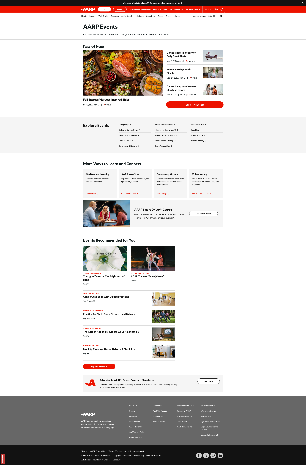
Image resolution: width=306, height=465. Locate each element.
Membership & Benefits (139, 9)
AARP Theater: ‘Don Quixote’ (147, 276)
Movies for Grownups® (165, 130)
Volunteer (133, 416)
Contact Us (157, 405)
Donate (132, 411)
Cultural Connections (128, 130)
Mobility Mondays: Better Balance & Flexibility (109, 349)
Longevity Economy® (210, 435)
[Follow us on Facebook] (199, 455)
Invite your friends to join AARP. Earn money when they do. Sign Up (150, 3)
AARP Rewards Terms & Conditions (95, 455)
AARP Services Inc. (184, 427)
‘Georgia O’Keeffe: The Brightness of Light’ (104, 278)
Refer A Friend (159, 421)
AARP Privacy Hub (98, 451)
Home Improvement (164, 124)
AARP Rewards (195, 9)
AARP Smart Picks (160, 9)
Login (217, 9)
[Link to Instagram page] (213, 455)
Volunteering (199, 174)
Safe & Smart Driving (164, 140)
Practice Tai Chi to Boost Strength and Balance (109, 314)
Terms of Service (115, 451)
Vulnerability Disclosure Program (147, 455)
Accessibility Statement (134, 451)
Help (210, 16)
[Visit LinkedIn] (220, 455)
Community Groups (167, 174)
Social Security (197, 124)
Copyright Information (122, 455)
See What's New (128, 194)
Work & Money (197, 140)
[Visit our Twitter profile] (206, 455)
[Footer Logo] (98, 414)
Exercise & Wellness (128, 135)
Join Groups (162, 194)
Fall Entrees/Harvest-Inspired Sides (106, 99)
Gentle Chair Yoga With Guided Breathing (106, 296)
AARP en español (199, 16)
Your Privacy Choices (101, 460)
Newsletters (158, 416)
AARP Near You (130, 174)
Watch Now (91, 194)
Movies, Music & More (165, 135)
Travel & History (198, 135)
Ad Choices (86, 460)
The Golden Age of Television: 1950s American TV (111, 331)
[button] (221, 16)
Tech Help (195, 130)
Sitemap (84, 451)
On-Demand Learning (97, 174)
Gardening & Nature (128, 146)
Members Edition (176, 9)
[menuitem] (84, 17)
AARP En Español (160, 411)
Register (208, 9)
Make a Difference (200, 194)
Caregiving (123, 124)
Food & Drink (125, 140)
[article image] (123, 95)
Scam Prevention (162, 146)
